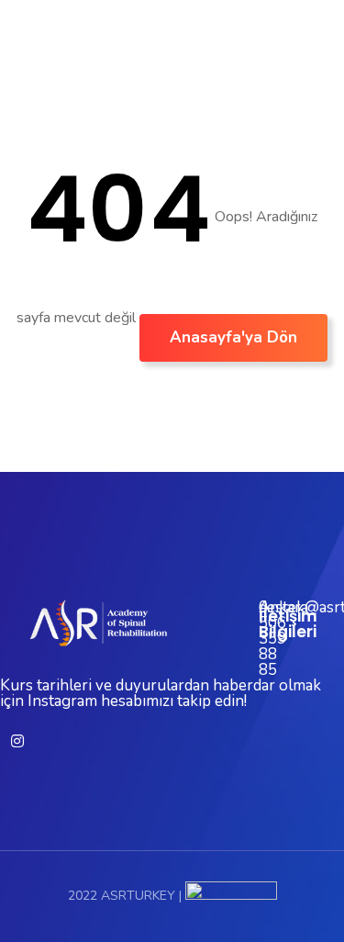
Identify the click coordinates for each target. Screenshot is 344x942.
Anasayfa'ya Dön (233, 337)
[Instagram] (17, 740)
